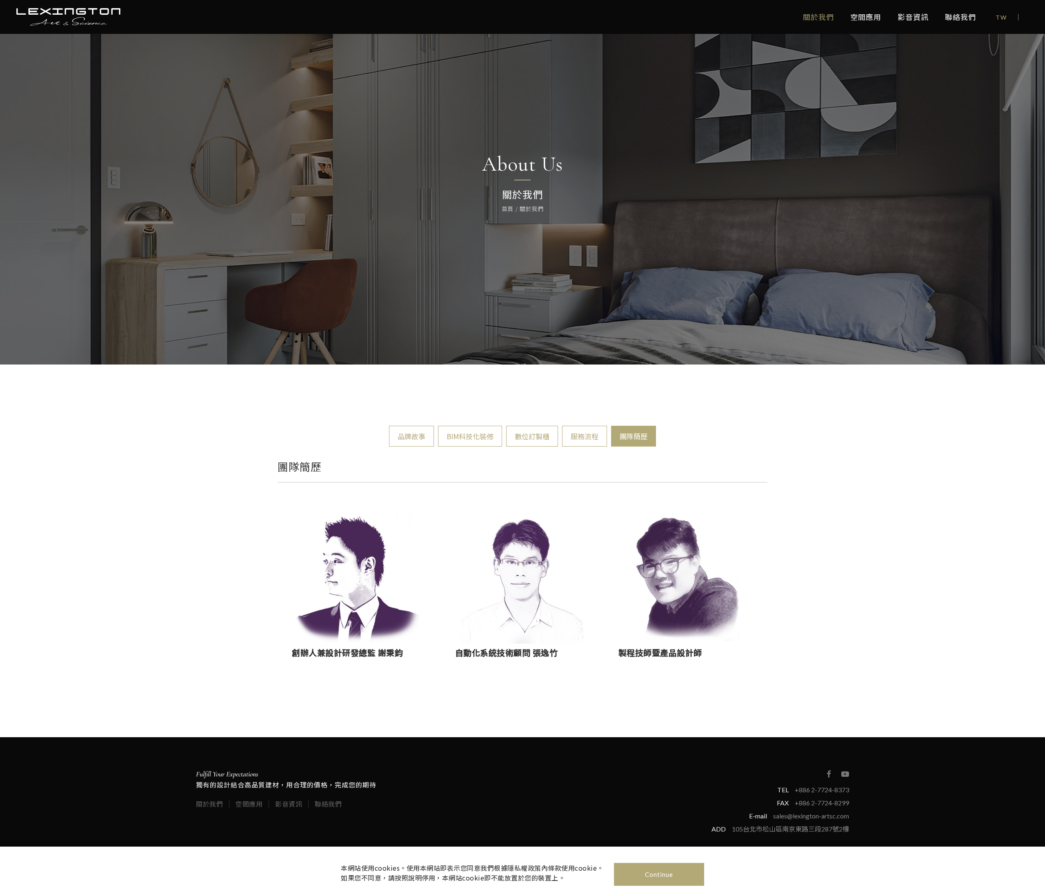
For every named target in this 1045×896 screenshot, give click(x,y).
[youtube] (845, 774)
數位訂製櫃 (532, 436)
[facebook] (829, 774)
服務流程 (584, 436)
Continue (659, 874)
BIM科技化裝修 (470, 436)
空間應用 (865, 17)
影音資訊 (913, 17)
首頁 (508, 209)
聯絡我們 (960, 17)
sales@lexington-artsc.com (811, 816)
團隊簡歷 (633, 436)
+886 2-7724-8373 (822, 790)
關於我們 (818, 17)
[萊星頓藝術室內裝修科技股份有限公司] (68, 17)
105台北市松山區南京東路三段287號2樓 (790, 829)
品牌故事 (411, 436)
